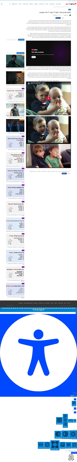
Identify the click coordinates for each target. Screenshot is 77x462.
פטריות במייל (74, 1)
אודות (65, 303)
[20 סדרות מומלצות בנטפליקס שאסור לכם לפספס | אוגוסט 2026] (15, 125)
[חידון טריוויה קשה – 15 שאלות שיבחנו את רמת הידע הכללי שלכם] (15, 207)
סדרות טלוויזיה (22, 119)
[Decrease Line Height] (75, 412)
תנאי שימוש (36, 303)
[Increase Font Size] (75, 395)
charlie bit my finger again (65, 171)
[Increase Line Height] (75, 408)
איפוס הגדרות (74, 452)
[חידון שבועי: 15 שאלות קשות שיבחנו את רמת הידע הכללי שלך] (15, 272)
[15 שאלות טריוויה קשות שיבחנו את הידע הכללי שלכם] (15, 224)
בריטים (59, 171)
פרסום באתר (20, 303)
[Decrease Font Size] (75, 399)
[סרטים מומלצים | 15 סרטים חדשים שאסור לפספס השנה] (15, 61)
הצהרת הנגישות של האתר (28, 303)
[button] (76, 313)
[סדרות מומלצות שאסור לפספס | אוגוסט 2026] (15, 109)
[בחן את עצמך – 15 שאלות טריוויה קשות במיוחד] (15, 94)
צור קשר (69, 1)
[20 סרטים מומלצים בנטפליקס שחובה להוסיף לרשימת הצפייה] (15, 77)
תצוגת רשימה (47, 303)
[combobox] (38, 309)
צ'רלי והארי (38, 171)
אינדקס (52, 303)
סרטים (23, 55)
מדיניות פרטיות (41, 303)
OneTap (71, 393)
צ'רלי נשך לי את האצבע (33, 171)
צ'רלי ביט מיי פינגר (43, 171)
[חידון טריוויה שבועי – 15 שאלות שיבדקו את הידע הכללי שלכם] (15, 142)
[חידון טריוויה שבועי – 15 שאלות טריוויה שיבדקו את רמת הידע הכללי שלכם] (15, 239)
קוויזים (23, 88)
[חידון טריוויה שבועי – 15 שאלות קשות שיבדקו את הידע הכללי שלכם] (15, 190)
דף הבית (68, 303)
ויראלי (56, 171)
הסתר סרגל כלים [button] (73, 395)
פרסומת (49, 171)
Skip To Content (74, 450)
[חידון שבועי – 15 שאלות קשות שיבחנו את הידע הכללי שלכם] (15, 174)
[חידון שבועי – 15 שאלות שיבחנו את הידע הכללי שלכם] (15, 158)
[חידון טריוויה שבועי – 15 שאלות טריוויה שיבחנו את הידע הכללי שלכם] (15, 256)
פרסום (70, 9)
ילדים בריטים (52, 171)
